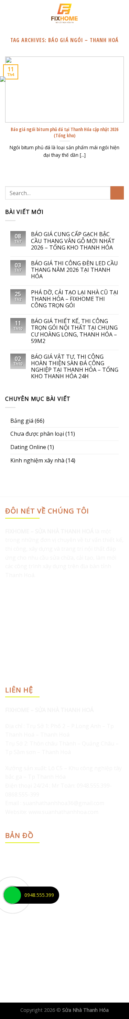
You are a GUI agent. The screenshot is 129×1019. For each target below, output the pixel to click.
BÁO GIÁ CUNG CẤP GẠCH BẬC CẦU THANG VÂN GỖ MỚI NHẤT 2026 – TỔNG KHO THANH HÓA (73, 241)
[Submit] (117, 193)
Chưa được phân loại (37, 433)
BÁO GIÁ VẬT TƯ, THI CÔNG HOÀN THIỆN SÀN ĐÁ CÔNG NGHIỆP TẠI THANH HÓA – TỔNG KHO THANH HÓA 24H (74, 367)
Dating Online (28, 447)
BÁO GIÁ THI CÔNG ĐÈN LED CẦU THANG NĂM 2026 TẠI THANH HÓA (74, 270)
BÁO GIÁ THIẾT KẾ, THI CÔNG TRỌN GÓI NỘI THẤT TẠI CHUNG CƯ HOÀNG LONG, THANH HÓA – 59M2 (74, 331)
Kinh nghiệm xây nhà (37, 460)
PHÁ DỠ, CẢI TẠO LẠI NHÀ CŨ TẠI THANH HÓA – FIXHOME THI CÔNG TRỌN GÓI (74, 299)
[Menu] (9, 13)
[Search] (121, 13)
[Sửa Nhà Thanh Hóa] (64, 13)
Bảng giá (21, 420)
